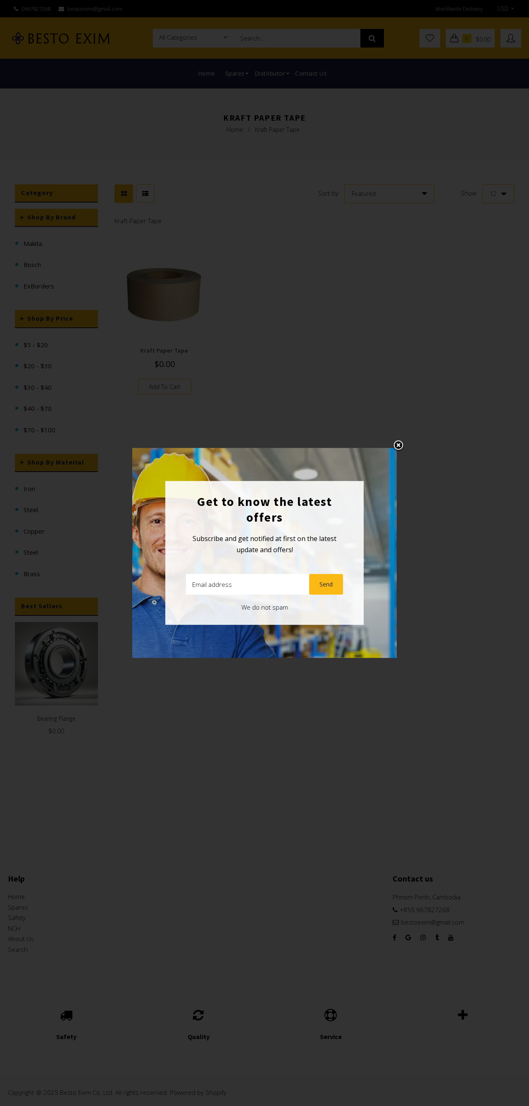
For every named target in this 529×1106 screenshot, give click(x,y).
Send (326, 584)
